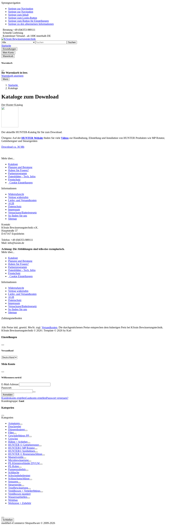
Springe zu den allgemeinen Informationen (31, 23)
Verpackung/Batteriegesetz (22, 212)
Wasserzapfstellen (17, 496)
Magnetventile (15, 457)
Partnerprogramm (17, 173)
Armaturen (14, 423)
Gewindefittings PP (18, 435)
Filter (11, 432)
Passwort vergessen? (57, 398)
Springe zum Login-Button (22, 17)
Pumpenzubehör (17, 469)
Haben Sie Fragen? (18, 170)
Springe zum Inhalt (18, 14)
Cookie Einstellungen (20, 182)
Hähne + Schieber (18, 441)
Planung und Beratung (20, 167)
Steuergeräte (14, 484)
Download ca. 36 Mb (12, 146)
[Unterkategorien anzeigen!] (21, 424)
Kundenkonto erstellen (13, 398)
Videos (65, 137)
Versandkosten (49, 327)
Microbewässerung (18, 460)
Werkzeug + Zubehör (19, 503)
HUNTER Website (32, 137)
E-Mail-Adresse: (10, 384)
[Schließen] (2, 70)
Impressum (14, 209)
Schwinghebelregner (19, 475)
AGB (11, 203)
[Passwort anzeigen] (34, 391)
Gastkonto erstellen (36, 398)
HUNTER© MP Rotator (21, 447)
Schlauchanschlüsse (18, 478)
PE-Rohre (13, 466)
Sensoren (13, 481)
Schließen (8, 520)
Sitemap (12, 218)
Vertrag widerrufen (18, 197)
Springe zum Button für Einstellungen (28, 20)
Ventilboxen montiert (19, 493)
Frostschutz (14, 179)
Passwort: (6, 387)
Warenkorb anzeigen (12, 75)
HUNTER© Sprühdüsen (21, 450)
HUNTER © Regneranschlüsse (25, 454)
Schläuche (13, 472)
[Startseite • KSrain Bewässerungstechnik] (18, 38)
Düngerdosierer (16, 429)
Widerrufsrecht (16, 194)
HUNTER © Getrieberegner (23, 444)
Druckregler (14, 426)
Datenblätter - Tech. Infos (22, 176)
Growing (13, 438)
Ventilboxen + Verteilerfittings (24, 490)
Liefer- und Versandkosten (22, 200)
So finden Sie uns (17, 215)
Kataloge (13, 164)
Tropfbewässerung (18, 487)
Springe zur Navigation (20, 8)
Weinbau (13, 500)
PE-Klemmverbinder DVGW (24, 463)
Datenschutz (14, 206)
